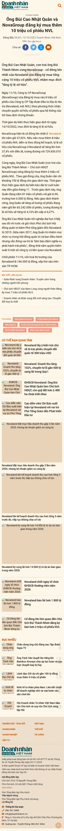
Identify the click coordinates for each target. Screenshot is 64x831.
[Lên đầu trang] (58, 825)
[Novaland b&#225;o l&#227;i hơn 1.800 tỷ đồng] (12, 605)
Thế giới (38, 729)
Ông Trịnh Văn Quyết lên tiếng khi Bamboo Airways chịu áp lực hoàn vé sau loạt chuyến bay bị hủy (39, 661)
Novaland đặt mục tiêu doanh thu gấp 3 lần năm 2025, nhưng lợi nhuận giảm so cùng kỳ (28, 467)
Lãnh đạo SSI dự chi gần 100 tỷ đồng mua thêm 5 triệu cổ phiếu (37, 675)
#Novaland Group (23, 319)
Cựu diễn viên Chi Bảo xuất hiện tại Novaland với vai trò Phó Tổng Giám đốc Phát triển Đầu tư (42, 409)
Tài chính (39, 734)
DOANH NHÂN (32, 15)
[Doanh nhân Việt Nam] (17, 751)
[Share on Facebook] (25, 47)
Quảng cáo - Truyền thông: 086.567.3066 (25, 824)
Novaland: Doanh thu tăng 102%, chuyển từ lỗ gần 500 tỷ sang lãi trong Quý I (42, 367)
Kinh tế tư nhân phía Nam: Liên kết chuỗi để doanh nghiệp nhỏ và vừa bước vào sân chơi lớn (39, 691)
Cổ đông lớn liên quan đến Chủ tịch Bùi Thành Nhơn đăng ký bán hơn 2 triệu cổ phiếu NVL (43, 622)
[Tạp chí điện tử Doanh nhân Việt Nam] (15, 5)
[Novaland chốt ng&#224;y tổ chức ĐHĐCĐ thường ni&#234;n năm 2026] (12, 586)
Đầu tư (6, 740)
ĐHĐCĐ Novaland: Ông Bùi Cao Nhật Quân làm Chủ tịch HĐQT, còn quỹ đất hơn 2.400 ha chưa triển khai (42, 388)
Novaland (54, 133)
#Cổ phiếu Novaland (15, 330)
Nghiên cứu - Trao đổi (13, 723)
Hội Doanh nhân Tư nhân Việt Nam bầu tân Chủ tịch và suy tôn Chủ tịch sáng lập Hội (38, 706)
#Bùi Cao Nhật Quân (40, 330)
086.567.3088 (12, 810)
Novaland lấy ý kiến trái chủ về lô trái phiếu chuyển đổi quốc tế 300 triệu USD (41, 349)
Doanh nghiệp (9, 734)
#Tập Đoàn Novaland (47, 319)
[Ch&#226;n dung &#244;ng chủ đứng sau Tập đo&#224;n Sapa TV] (8, 647)
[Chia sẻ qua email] (48, 47)
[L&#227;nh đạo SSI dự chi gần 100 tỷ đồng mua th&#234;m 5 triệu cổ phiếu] (8, 676)
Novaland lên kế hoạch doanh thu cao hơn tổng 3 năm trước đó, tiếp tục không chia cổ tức (32, 518)
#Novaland (10, 324)
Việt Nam (39, 723)
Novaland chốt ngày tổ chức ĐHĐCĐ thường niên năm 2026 (41, 585)
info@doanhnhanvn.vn (16, 814)
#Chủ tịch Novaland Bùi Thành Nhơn (38, 324)
